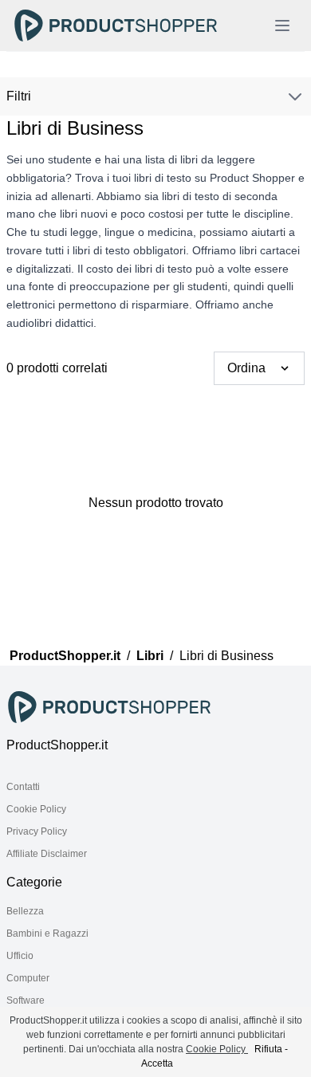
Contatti (23, 786)
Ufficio (19, 955)
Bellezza (25, 911)
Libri (149, 655)
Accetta (157, 1063)
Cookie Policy (36, 809)
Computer (27, 978)
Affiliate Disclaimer (46, 853)
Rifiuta (268, 1049)
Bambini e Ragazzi (47, 933)
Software (25, 1000)
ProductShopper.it (65, 655)
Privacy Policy (36, 831)
